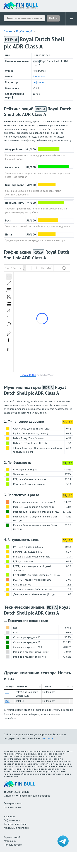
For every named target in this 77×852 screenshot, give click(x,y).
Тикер (9, 686)
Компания (22, 686)
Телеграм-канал (12, 803)
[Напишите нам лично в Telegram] (63, 841)
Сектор (47, 686)
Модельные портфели (16, 827)
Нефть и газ (39, 82)
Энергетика (39, 76)
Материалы (10, 840)
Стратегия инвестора (15, 824)
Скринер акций (12, 837)
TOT (7, 700)
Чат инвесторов (12, 807)
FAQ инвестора (12, 820)
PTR (7, 692)
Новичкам (9, 816)
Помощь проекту (13, 844)
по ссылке (47, 738)
